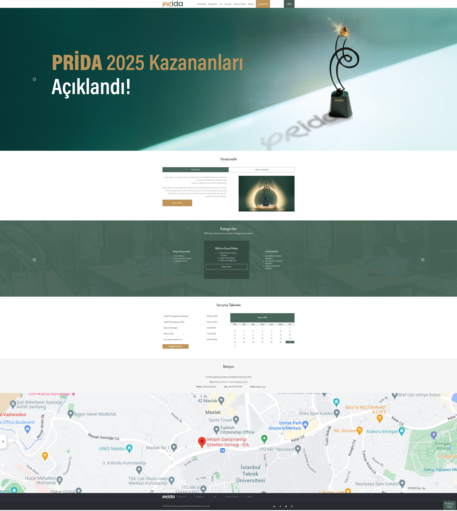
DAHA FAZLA (228, 264)
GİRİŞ (289, 3)
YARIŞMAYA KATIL (175, 346)
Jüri (220, 4)
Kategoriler (212, 4)
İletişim (251, 4)
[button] (34, 260)
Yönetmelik (201, 4)
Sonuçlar (228, 4)
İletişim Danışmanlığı (273, 251)
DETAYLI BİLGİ (177, 203)
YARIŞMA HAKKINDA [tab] (261, 170)
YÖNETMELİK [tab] (195, 170)
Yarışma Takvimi (240, 4)
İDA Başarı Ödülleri (183, 251)
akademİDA (263, 4)
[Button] (34, 79)
